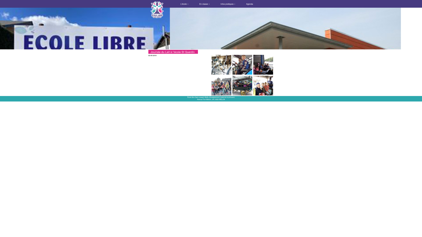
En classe (203, 3)
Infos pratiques (227, 3)
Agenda (249, 3)
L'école (184, 3)
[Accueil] (160, 9)
